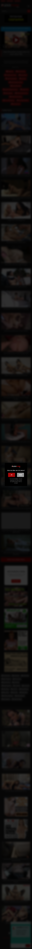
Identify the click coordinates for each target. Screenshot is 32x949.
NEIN (20, 475)
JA (11, 475)
